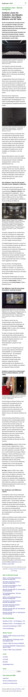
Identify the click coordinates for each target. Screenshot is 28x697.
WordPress (18, 689)
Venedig (15, 570)
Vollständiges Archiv (8, 664)
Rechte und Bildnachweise (10, 680)
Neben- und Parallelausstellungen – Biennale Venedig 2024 (12, 598)
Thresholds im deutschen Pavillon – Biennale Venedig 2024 (12, 601)
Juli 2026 (5, 657)
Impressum (6, 678)
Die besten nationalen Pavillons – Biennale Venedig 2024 (12, 605)
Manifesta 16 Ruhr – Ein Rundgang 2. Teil (14, 623)
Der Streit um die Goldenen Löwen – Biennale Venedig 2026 (12, 586)
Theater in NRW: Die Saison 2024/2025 (13, 643)
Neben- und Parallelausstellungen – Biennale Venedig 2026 (12, 578)
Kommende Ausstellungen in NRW (12, 626)
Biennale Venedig (17, 568)
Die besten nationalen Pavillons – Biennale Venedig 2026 (12, 582)
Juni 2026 (5, 659)
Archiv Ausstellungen (8, 628)
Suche (4, 668)
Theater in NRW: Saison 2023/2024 (12, 649)
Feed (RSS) (13, 691)
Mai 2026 (5, 662)
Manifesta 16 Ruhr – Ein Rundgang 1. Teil (14, 621)
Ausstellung (11, 568)
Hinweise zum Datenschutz (10, 683)
